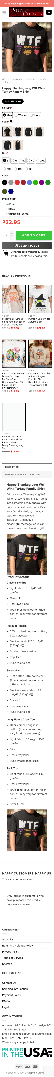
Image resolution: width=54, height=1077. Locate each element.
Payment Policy (11, 995)
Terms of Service (12, 957)
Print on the (9, 198)
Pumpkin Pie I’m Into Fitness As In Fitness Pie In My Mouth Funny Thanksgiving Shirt (13, 442)
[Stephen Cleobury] (26, 12)
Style (7, 121)
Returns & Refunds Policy (17, 945)
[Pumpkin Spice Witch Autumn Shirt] (40, 299)
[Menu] (4, 12)
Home (5, 79)
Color (6, 175)
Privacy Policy (10, 951)
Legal (5, 1007)
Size (5, 153)
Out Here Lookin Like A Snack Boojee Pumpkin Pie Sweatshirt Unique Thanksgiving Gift (39, 379)
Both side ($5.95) (19, 213)
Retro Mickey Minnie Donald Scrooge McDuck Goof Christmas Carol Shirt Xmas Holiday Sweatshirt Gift (13, 380)
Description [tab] (11, 467)
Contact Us (9, 982)
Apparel (18, 79)
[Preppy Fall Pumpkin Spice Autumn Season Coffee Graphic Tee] (13, 299)
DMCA (6, 1001)
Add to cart (34, 235)
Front (12, 204)
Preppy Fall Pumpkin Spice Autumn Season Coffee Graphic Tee (13, 321)
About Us (7, 939)
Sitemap (7, 963)
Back (12, 208)
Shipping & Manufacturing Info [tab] (22, 474)
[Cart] (49, 12)
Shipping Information (15, 988)
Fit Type (7, 107)
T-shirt (31, 79)
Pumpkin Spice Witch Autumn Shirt (39, 320)
